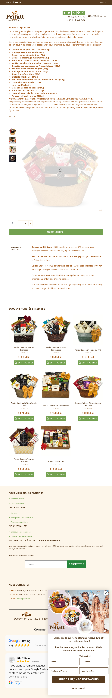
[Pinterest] (78, 13)
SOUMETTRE (76, 564)
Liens (102, 2)
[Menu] (105, 16)
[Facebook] (65, 13)
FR (20, 2)
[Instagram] (74, 13)
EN (16, 2)
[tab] (17, 248)
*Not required (85, 656)
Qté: (11, 223)
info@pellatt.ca (23, 598)
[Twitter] (69, 13)
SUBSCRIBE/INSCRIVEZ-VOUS (78, 679)
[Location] (83, 13)
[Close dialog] (105, 593)
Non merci (78, 688)
